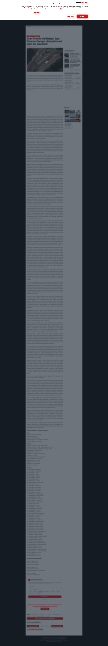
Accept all (82, 16)
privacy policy (36, 12)
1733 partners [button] (27, 6)
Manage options (70, 16)
